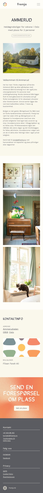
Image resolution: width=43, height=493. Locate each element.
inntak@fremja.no (19, 140)
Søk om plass (21, 408)
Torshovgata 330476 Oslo (9, 440)
